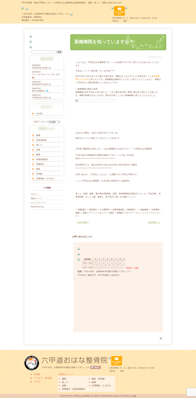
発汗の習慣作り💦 (40, 91)
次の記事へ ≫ (154, 222)
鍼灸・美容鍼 (98, 379)
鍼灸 (38, 169)
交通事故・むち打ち (45, 178)
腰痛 (38, 135)
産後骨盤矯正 (42, 159)
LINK (134, 396)
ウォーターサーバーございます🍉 (46, 76)
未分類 (39, 113)
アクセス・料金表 (43, 378)
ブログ (37, 381)
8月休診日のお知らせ (41, 84)
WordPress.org (37, 207)
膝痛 (38, 154)
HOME (37, 374)
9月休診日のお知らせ (41, 68)
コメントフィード (38, 202)
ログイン (34, 194)
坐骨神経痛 (41, 140)
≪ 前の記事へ (82, 222)
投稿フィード (36, 198)
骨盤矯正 (40, 164)
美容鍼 (39, 174)
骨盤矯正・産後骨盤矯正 (73, 389)
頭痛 (38, 150)
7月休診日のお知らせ (41, 97)
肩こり (39, 145)
